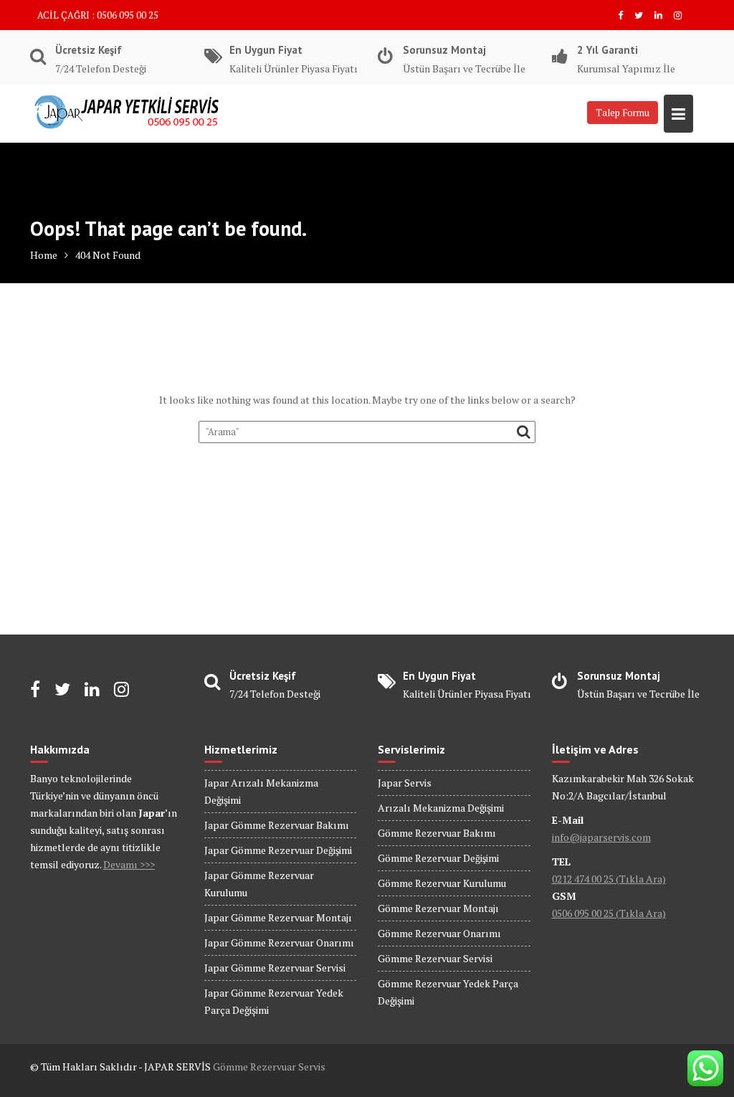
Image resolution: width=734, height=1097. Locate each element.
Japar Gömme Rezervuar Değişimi (278, 850)
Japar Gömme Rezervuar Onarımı (279, 942)
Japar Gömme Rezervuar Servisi (274, 967)
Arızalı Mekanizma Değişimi (441, 808)
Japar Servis (405, 782)
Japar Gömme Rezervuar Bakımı (276, 825)
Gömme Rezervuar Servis (269, 1066)
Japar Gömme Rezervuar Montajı (278, 917)
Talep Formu (622, 112)
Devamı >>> (129, 864)
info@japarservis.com (601, 837)
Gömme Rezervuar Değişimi (438, 858)
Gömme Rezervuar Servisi (435, 958)
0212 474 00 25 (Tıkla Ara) (609, 878)
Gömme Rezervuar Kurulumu (442, 883)
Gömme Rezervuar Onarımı (439, 933)
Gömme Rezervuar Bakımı (437, 833)
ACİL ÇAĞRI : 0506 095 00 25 (97, 15)
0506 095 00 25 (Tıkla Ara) (609, 913)
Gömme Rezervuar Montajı (438, 908)
